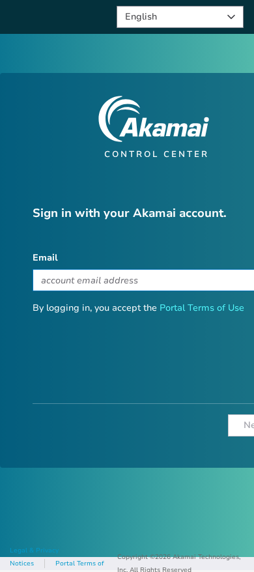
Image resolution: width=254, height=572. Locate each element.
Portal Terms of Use (202, 308)
